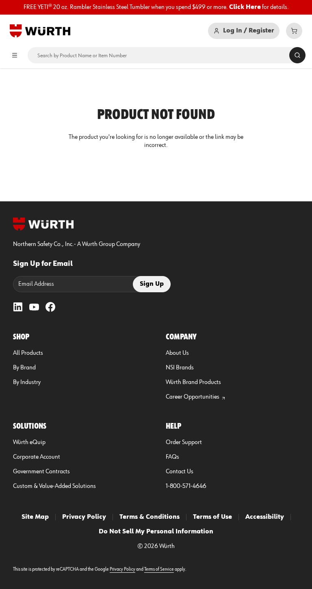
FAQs (172, 457)
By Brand (24, 368)
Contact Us (179, 471)
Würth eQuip (29, 442)
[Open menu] (14, 55)
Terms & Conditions (149, 517)
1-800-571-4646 (186, 486)
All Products (28, 353)
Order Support (184, 442)
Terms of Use (212, 517)
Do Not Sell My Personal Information (156, 532)
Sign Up (152, 284)
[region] (156, 7)
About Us (177, 353)
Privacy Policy (84, 517)
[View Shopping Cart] (294, 31)
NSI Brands (180, 368)
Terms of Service (159, 569)
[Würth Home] (40, 31)
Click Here (245, 7)
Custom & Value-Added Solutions (54, 486)
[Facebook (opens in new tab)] (50, 307)
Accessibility (264, 517)
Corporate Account (36, 457)
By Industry (27, 382)
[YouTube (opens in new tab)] (34, 307)
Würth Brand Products (193, 382)
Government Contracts (41, 471)
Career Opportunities (192, 397)
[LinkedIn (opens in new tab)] (18, 307)
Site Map (35, 517)
